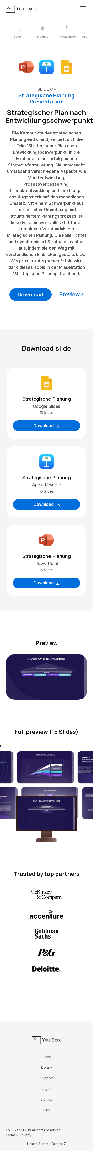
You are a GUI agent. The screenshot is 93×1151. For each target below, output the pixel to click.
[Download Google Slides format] (66, 67)
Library (46, 1067)
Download (30, 294)
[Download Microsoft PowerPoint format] (26, 67)
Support (46, 1078)
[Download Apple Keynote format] (46, 67)
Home (46, 1057)
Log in (46, 1089)
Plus (46, 1110)
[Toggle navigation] (83, 8)
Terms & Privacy (18, 1135)
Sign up (46, 1099)
